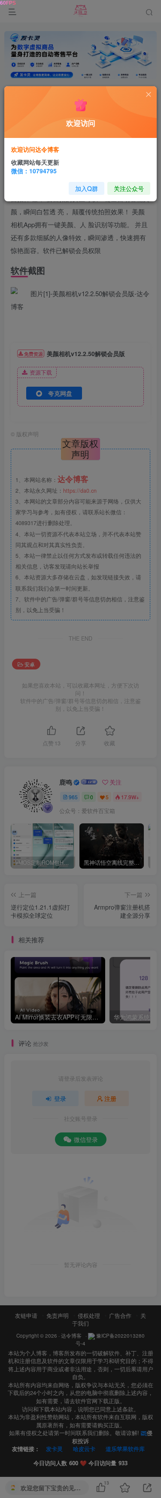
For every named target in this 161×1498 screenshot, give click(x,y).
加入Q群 (86, 188)
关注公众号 (129, 188)
